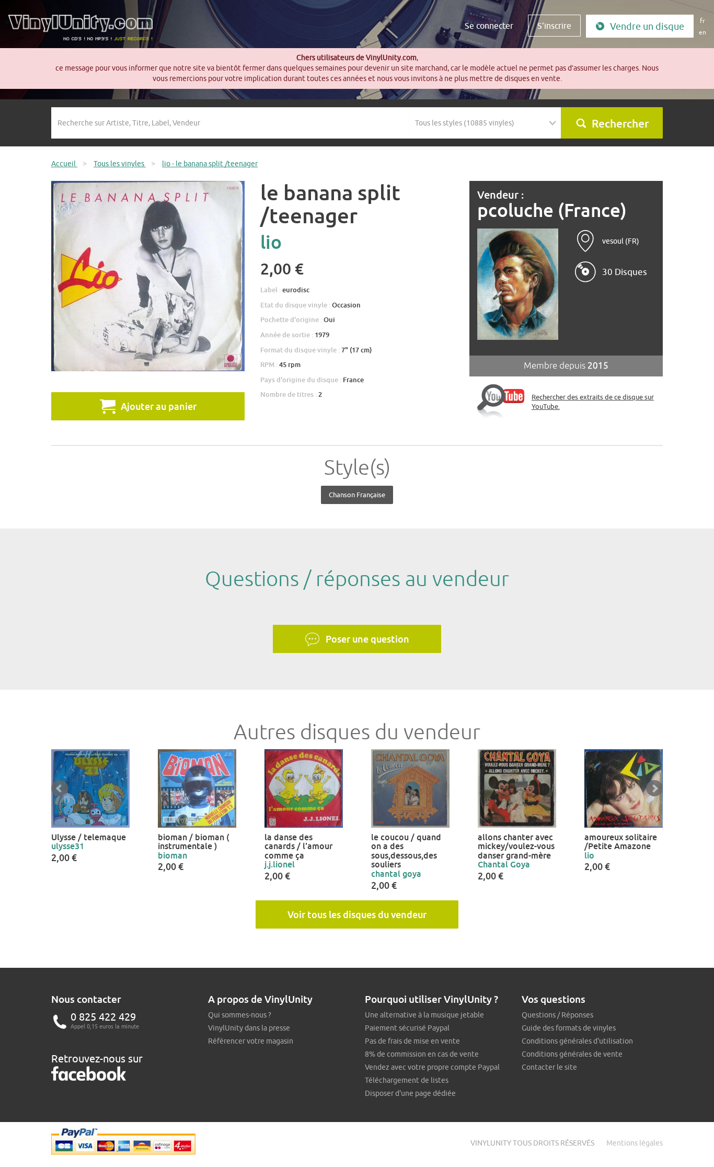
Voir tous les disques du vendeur (357, 914)
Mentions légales (634, 1143)
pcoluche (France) (552, 210)
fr (702, 21)
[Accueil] (84, 31)
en (702, 32)
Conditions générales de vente (572, 1054)
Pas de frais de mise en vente (412, 1041)
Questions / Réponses (557, 1015)
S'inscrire (554, 25)
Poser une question (367, 639)
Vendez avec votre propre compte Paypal (432, 1067)
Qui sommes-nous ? (239, 1015)
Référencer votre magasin (250, 1041)
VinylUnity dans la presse (249, 1028)
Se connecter (489, 25)
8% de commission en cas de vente (422, 1054)
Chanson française (357, 494)
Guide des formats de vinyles (569, 1028)
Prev (59, 788)
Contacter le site (549, 1067)
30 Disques (624, 272)
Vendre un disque (647, 26)
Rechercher (620, 123)
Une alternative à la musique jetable (424, 1015)
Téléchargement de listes (406, 1080)
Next (654, 788)
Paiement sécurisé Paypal (407, 1028)
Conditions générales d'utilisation (577, 1041)
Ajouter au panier (159, 406)
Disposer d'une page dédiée (410, 1093)
